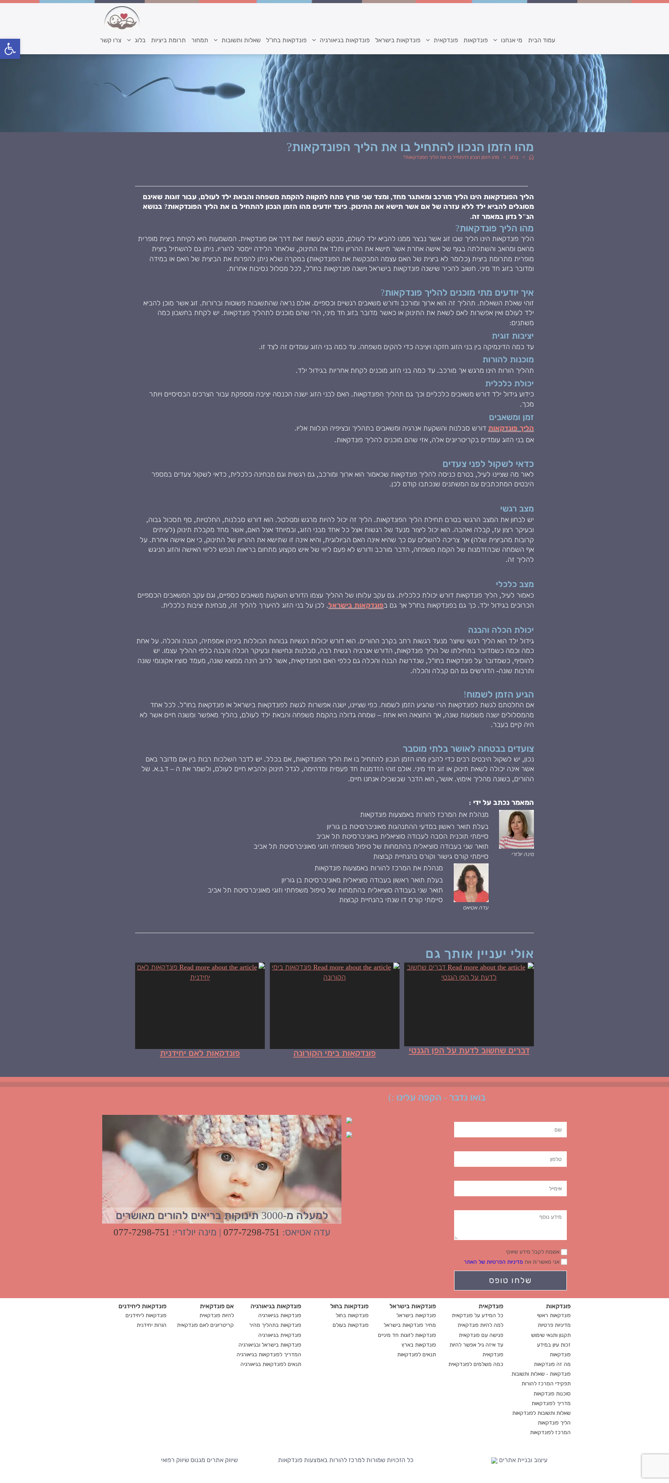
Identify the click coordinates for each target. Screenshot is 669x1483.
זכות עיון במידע (554, 1345)
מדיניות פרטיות (554, 1325)
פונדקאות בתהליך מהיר (275, 1325)
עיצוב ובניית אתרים (522, 1460)
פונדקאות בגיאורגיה (279, 1315)
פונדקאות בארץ (418, 1345)
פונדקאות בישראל (356, 605)
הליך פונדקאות (511, 428)
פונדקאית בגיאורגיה (279, 1335)
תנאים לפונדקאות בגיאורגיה (270, 1364)
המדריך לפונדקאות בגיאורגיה (269, 1354)
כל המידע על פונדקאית (477, 1315)
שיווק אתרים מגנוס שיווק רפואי (199, 1460)
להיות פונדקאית (216, 1315)
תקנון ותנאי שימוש (551, 1335)
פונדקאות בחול (352, 1315)
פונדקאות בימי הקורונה (334, 1053)
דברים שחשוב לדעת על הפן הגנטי (469, 1050)
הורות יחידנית (151, 1325)
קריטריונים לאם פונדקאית (205, 1325)
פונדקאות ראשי (554, 1315)
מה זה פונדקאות (552, 1364)
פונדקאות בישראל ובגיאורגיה (269, 1345)
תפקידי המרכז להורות (546, 1384)
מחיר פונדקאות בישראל (410, 1325)
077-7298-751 (251, 1232)
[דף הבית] (531, 157)
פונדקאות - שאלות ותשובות (541, 1374)
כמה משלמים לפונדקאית (475, 1364)
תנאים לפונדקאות (416, 1354)
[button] (10, 49)
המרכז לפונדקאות (550, 1432)
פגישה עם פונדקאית (481, 1335)
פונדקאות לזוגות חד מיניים (407, 1335)
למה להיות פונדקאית (480, 1325)
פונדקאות (560, 1354)
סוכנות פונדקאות (552, 1394)
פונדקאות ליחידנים (145, 1315)
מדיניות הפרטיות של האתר (493, 1262)
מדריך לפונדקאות (551, 1403)
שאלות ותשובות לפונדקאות (541, 1413)
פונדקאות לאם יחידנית (200, 1053)
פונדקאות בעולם (351, 1325)
